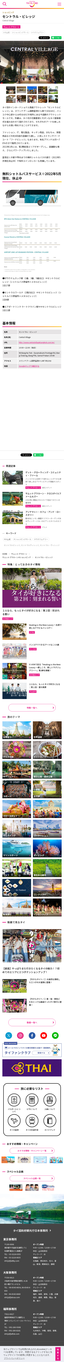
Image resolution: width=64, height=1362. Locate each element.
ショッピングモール (21, 32)
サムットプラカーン (11, 27)
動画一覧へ (32, 1022)
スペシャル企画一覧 (32, 1178)
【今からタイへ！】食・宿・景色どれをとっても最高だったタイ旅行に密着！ (45, 1001)
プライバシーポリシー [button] (14, 1358)
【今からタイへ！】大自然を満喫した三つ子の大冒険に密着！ (44, 981)
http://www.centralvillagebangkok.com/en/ (37, 342)
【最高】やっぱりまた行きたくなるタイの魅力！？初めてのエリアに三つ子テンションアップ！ (31, 970)
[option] (8, 1160)
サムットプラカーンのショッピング (16, 557)
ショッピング (8, 12)
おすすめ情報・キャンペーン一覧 (32, 1150)
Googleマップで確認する (29, 366)
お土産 (7, 32)
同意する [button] (58, 1354)
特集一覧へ (32, 707)
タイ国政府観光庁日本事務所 (30, 1230)
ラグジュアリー (38, 32)
